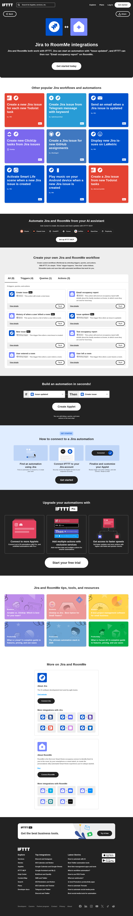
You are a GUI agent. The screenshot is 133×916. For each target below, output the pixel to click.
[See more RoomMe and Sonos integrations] (66, 801)
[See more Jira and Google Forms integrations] (86, 717)
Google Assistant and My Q (45, 870)
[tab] (11, 278)
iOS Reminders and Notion (45, 882)
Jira (39, 44)
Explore (92, 5)
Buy (39, 768)
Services (21, 859)
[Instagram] (91, 906)
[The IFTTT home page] (7, 5)
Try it (60, 306)
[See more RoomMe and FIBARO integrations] (86, 790)
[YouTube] (97, 906)
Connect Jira (46, 701)
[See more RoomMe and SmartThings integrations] (46, 801)
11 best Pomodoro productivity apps (81, 882)
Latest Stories (74, 855)
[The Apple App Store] (108, 855)
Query (20, 317)
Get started (122, 5)
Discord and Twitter (42, 893)
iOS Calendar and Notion (44, 863)
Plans (101, 5)
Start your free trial (66, 562)
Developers (22, 906)
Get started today (66, 66)
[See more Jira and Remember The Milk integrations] (86, 728)
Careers (31, 906)
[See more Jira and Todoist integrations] (46, 728)
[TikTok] (108, 906)
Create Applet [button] (66, 406)
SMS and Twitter (41, 878)
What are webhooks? (75, 878)
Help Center (22, 874)
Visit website (42, 694)
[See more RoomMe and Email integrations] (66, 790)
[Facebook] (80, 906)
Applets (21, 867)
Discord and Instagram (43, 859)
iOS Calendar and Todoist (44, 886)
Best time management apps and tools (82, 867)
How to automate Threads (77, 886)
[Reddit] (113, 906)
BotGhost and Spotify (43, 874)
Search (20, 882)
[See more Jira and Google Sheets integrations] (46, 717)
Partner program (43, 906)
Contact (54, 906)
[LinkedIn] (86, 906)
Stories (20, 863)
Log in (110, 5)
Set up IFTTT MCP (66, 240)
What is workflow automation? (79, 870)
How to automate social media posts (81, 889)
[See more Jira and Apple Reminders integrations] (66, 728)
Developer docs (24, 889)
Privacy (62, 906)
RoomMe (60, 44)
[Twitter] (102, 906)
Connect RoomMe (48, 774)
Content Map (22, 878)
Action (20, 296)
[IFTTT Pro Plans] (30, 292)
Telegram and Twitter (43, 889)
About (69, 906)
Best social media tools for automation (82, 893)
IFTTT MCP (22, 870)
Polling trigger (83, 317)
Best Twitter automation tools (78, 863)
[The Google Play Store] (108, 861)
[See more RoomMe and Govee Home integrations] (46, 790)
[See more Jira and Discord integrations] (66, 717)
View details (14, 306)
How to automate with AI (77, 859)
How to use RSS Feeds (76, 874)
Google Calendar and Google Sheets (48, 867)
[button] (66, 480)
